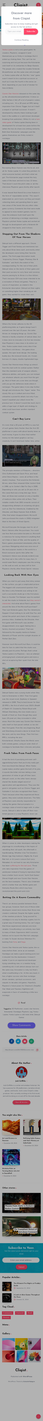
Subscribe (31, 31)
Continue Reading (21, 40)
